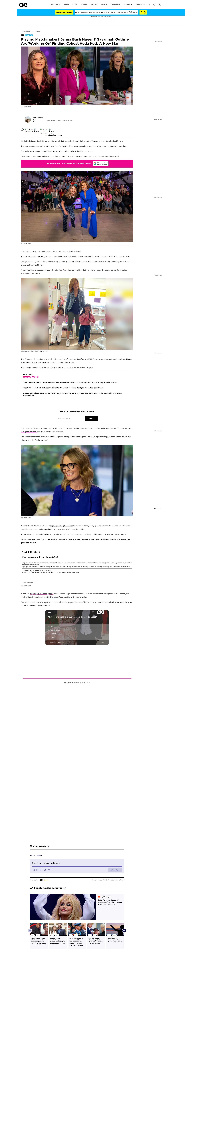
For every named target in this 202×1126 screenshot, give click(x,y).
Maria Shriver (73, 597)
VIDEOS (104, 4)
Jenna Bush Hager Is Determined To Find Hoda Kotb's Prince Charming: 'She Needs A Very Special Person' (70, 383)
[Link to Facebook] (149, 4)
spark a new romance (116, 534)
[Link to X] (159, 4)
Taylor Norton (38, 117)
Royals (84, 4)
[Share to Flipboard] (44, 129)
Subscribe (140, 4)
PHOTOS (94, 4)
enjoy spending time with (61, 526)
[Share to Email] (51, 129)
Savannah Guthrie (59, 141)
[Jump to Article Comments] (22, 129)
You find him (64, 270)
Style (74, 4)
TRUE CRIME (115, 4)
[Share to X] (36, 129)
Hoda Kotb (37, 31)
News (29, 31)
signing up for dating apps (41, 594)
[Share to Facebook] (29, 129)
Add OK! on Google (55, 135)
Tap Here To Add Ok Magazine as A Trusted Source (68, 164)
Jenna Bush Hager (39, 141)
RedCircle (30, 582)
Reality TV (55, 4)
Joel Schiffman (79, 359)
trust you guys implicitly (40, 151)
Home (23, 31)
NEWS (66, 4)
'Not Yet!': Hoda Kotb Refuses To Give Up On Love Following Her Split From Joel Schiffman (63, 388)
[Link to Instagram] (154, 4)
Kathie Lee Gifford (55, 597)
